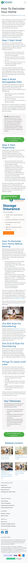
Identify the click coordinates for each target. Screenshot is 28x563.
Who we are (4, 521)
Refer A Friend (4, 515)
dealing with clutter (18, 329)
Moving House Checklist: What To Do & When (21, 457)
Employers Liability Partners (8, 523)
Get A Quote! (8, 233)
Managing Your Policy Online (8, 491)
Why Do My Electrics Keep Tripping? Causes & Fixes (6, 457)
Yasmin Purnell (21, 15)
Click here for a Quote (14, 139)
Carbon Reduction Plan (7, 507)
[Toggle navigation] (25, 2)
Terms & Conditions (6, 503)
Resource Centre (5, 489)
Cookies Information (6, 487)
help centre (18, 552)
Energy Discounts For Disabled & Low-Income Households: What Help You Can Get (7, 475)
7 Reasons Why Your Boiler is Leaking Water (20, 473)
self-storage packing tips (18, 298)
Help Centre (4, 485)
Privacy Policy (4, 501)
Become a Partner (5, 513)
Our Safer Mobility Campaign (8, 526)
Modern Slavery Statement (7, 505)
